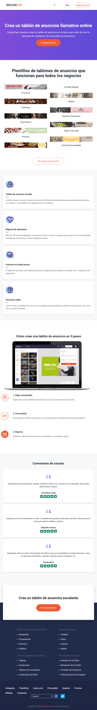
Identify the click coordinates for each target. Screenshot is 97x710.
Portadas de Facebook (71, 670)
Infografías (24, 634)
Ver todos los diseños (48, 161)
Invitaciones (24, 665)
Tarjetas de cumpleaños (29, 670)
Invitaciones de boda (28, 674)
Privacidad (52, 688)
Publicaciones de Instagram (73, 674)
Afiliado (9, 693)
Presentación (25, 639)
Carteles (64, 634)
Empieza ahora (48, 42)
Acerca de (38, 688)
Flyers (63, 639)
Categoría (10, 688)
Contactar (22, 693)
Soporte (66, 688)
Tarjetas (22, 660)
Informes (23, 644)
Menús (64, 648)
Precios (78, 688)
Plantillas (24, 688)
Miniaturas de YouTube (71, 665)
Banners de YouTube (70, 660)
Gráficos (22, 648)
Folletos (64, 644)
